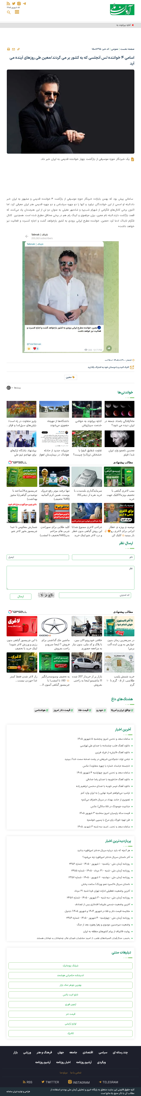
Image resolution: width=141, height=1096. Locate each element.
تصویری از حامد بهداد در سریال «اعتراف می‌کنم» (105, 800)
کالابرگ (70, 1033)
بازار (15, 1052)
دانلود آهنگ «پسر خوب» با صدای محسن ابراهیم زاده (103, 786)
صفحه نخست (127, 49)
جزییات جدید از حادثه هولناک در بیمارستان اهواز (54, 453)
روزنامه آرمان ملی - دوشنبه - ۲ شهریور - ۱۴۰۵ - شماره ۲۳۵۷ (99, 877)
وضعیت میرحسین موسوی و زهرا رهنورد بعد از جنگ (103, 925)
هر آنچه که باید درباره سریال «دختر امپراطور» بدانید (103, 850)
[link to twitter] (13, 3)
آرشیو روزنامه (84, 1062)
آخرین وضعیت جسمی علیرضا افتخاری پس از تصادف (102, 904)
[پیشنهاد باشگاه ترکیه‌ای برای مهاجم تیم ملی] (21, 438)
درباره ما (63, 1073)
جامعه (73, 1052)
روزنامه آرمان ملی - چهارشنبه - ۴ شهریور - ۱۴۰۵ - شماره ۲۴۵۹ (98, 918)
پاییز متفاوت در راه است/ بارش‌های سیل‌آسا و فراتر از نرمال (22, 423)
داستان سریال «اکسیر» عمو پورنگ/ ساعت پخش (105, 884)
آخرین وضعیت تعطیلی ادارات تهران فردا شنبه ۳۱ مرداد (102, 891)
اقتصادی (88, 1052)
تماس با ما (75, 1073)
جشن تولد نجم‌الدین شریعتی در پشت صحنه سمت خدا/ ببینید (97, 759)
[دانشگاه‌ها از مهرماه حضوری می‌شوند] (54, 409)
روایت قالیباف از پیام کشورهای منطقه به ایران (106, 931)
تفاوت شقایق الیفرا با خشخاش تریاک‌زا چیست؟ (87, 453)
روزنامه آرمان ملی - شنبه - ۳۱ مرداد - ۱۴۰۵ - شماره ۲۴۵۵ (100, 871)
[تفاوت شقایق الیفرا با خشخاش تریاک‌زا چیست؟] (87, 438)
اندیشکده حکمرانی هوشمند (70, 975)
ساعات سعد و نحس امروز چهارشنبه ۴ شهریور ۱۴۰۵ (103, 773)
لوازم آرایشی (70, 1024)
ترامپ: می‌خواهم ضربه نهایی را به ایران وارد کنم (105, 793)
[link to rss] (8, 3)
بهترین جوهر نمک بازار (71, 985)
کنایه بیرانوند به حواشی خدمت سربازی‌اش (111, 25)
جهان (60, 1052)
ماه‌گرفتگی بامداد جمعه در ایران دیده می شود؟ (119, 423)
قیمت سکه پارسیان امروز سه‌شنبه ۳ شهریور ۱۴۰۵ (104, 813)
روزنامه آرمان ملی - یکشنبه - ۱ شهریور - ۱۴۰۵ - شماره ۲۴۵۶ (99, 864)
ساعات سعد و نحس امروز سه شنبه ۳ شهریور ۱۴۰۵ (103, 827)
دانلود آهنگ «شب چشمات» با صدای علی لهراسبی (105, 746)
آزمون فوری (70, 1004)
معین (69, 377)
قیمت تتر (70, 1014)
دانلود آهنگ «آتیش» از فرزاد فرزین (112, 752)
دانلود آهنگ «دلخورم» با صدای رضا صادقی (108, 779)
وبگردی (101, 1062)
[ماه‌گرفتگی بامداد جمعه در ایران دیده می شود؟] (119, 409)
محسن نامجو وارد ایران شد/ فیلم (121, 453)
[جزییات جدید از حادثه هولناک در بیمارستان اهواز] (54, 438)
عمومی (114, 49)
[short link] (18, 49)
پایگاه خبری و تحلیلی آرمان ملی (82, 1090)
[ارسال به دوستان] (13, 49)
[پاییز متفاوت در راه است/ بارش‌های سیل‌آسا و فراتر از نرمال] (21, 409)
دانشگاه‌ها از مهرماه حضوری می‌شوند (58, 423)
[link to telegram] (24, 3)
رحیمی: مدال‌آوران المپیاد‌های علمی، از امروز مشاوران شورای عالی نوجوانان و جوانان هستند (83, 938)
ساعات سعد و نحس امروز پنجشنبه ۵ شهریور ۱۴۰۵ (103, 739)
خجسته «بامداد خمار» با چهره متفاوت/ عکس (106, 766)
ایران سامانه (12, 1091)
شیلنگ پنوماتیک (70, 966)
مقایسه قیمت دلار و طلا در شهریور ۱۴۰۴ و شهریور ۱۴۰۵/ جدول (97, 911)
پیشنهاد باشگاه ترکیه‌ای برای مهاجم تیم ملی (23, 453)
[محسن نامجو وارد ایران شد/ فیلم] (119, 438)
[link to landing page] (122, 9)
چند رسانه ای (120, 1052)
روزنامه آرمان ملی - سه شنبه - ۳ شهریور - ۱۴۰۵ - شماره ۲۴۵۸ (98, 898)
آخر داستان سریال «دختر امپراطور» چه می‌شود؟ (106, 857)
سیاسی (103, 1052)
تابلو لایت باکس (70, 995)
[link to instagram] (19, 3)
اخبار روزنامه (63, 1062)
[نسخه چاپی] (8, 49)
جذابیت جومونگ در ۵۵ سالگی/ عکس (110, 806)
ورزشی (27, 1052)
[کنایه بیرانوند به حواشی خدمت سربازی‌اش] (87, 409)
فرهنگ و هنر (44, 1052)
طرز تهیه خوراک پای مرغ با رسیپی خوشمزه (108, 820)
